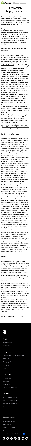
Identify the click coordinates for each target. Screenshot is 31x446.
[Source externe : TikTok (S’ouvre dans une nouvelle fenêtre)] (19, 438)
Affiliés (4, 368)
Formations (6, 381)
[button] (29, 3)
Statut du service (7, 407)
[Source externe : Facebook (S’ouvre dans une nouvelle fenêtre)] (4, 438)
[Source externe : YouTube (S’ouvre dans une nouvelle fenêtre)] (11, 438)
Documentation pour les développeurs (13, 355)
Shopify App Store (8, 362)
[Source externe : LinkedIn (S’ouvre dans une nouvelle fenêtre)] (23, 438)
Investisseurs (6, 346)
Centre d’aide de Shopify (10, 397)
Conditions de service (9, 421)
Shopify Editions (7, 342)
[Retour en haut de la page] (4, 332)
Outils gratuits (6, 384)
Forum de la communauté (10, 400)
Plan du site (6, 431)
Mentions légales (7, 424)
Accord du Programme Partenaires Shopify (15, 127)
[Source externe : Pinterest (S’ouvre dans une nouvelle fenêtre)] (26, 438)
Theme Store (6, 359)
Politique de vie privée (9, 427)
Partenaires (6, 365)
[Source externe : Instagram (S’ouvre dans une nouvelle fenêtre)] (15, 438)
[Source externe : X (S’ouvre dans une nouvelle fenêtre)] (7, 438)
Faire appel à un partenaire (10, 403)
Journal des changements (10, 387)
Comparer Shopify (8, 378)
